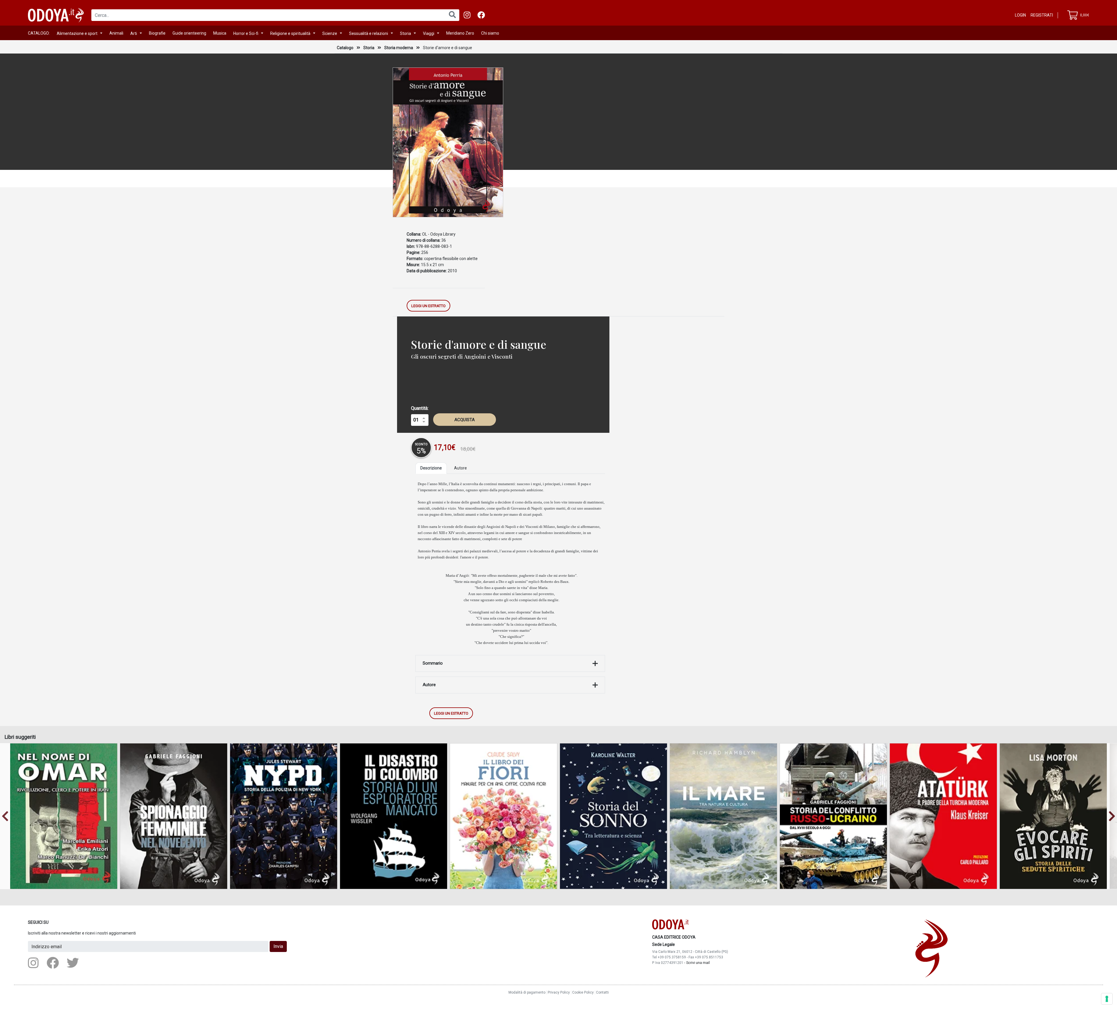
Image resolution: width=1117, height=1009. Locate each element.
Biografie (157, 33)
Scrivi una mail (698, 962)
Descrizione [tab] (431, 468)
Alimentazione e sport (77, 33)
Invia (278, 946)
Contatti (602, 992)
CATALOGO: (39, 33)
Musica (219, 33)
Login (1020, 15)
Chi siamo (490, 33)
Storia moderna (399, 47)
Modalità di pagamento (526, 992)
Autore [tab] (460, 468)
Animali (116, 33)
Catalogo (345, 47)
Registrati (1042, 15)
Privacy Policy (559, 992)
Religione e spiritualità (290, 33)
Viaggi (428, 33)
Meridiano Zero (460, 33)
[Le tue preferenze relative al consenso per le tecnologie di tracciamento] (1106, 998)
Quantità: (419, 408)
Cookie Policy (583, 992)
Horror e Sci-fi (245, 33)
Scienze (329, 33)
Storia (405, 33)
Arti (133, 33)
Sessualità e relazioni (368, 33)
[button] (5, 816)
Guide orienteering (189, 33)
